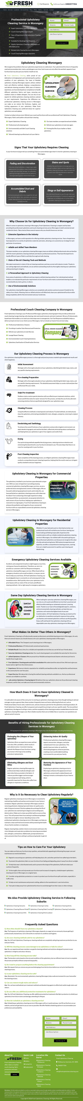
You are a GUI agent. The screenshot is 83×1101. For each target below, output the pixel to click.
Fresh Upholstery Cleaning (15, 75)
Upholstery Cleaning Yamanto (15, 906)
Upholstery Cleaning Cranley (39, 906)
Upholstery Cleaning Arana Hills (16, 913)
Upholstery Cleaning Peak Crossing (41, 909)
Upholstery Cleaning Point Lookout (41, 913)
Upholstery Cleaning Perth (43, 1085)
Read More (15, 1074)
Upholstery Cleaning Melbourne (43, 1061)
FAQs (35, 9)
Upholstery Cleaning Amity (62, 906)
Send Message (61, 43)
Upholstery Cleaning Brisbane (43, 1066)
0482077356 (65, 4)
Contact (51, 9)
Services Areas (24, 9)
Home (5, 9)
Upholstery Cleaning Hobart (43, 1080)
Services (10, 9)
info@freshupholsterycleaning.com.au (68, 1071)
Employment (29, 1067)
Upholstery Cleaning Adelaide (43, 1075)
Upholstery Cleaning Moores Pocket (17, 909)
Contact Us (28, 1064)
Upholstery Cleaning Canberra (43, 1071)
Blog (31, 9)
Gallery (40, 9)
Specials (46, 9)
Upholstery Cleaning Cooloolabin (64, 909)
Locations (16, 9)
